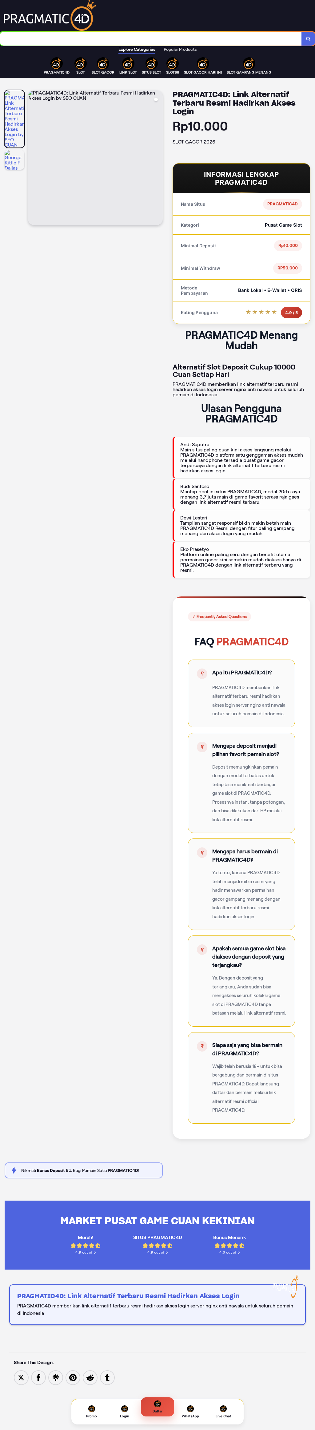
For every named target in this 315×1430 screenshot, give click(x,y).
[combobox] (151, 39)
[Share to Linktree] (55, 1377)
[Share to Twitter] (21, 1377)
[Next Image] (158, 158)
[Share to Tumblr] (107, 1377)
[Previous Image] (33, 158)
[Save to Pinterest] (73, 1377)
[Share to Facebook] (38, 1377)
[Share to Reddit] (90, 1377)
